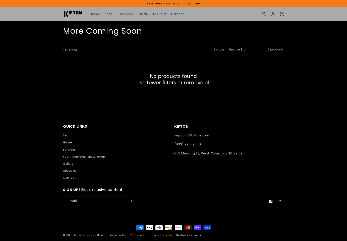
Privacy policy (139, 235)
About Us (70, 171)
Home (67, 142)
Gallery (68, 164)
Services (69, 150)
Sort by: (219, 49)
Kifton (77, 235)
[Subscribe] (130, 201)
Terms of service (161, 235)
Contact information (189, 235)
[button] (110, 14)
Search (68, 135)
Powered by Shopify (94, 235)
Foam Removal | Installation (84, 157)
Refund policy (118, 235)
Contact (69, 178)
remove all (197, 83)
